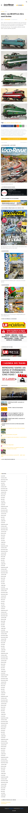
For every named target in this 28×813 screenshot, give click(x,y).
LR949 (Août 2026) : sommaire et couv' (16, 403)
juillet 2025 (14, 773)
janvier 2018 (14, 617)
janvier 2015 (14, 553)
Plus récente (4, 142)
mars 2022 (14, 707)
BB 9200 (8, 122)
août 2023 (14, 737)
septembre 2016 (14, 589)
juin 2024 (14, 752)
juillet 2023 (14, 736)
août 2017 (14, 608)
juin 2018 (14, 626)
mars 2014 (14, 535)
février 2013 (14, 515)
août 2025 (14, 775)
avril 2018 (14, 623)
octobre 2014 (14, 547)
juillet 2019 (14, 649)
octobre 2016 (14, 590)
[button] (1, 5)
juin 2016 (14, 583)
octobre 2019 (14, 655)
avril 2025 (14, 770)
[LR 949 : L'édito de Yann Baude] (4, 409)
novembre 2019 (14, 657)
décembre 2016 (14, 594)
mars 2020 (14, 664)
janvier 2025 (14, 764)
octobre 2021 (14, 698)
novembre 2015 (14, 571)
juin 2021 (14, 691)
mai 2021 (14, 689)
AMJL (6, 11)
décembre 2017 (14, 615)
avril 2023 (14, 730)
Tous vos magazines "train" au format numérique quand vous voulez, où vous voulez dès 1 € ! (16, 414)
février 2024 (14, 746)
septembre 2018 (14, 632)
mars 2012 (14, 495)
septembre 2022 (14, 718)
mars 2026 (14, 787)
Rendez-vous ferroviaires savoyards (9, 434)
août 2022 (14, 716)
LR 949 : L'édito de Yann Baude (15, 407)
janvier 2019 (14, 639)
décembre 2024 (14, 762)
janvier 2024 (14, 744)
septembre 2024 (14, 757)
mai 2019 (14, 646)
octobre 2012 (14, 508)
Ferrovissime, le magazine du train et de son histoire (13, 428)
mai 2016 (14, 581)
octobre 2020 (14, 676)
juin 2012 (14, 501)
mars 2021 (14, 685)
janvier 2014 (14, 531)
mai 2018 (14, 624)
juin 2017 (14, 605)
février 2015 (14, 555)
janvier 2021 (14, 682)
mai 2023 (14, 732)
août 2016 (14, 587)
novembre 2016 (14, 592)
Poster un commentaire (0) (14, 139)
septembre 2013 (14, 524)
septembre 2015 (14, 567)
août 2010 (14, 476)
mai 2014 (14, 538)
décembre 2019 (14, 658)
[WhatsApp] (20, 126)
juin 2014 (14, 540)
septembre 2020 (14, 675)
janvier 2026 (14, 784)
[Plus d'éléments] (26, 126)
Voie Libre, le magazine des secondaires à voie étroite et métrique (14, 438)
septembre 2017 (14, 610)
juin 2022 (14, 712)
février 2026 (14, 786)
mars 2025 (14, 768)
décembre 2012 (14, 511)
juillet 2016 (14, 585)
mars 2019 (14, 642)
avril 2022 (14, 709)
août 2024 (14, 755)
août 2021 (14, 694)
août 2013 (14, 522)
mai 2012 (14, 499)
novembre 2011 (14, 488)
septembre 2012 (14, 506)
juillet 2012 (14, 503)
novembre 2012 (14, 510)
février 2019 (14, 641)
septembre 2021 (14, 696)
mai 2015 (14, 560)
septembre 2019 (14, 653)
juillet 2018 (14, 628)
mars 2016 (14, 578)
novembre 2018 (14, 635)
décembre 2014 (14, 551)
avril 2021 (14, 687)
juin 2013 (14, 519)
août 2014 (14, 544)
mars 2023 (14, 728)
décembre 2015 (14, 572)
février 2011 (14, 481)
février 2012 (14, 494)
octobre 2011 (14, 486)
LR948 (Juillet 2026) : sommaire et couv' (16, 419)
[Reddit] (18, 126)
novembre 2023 (14, 743)
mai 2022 (14, 710)
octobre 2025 (14, 778)
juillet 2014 (14, 542)
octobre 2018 (14, 633)
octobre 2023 (14, 741)
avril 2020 (14, 666)
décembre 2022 (14, 723)
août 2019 (14, 651)
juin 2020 (14, 669)
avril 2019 (14, 644)
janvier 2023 (14, 725)
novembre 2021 (14, 700)
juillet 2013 (14, 520)
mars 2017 (14, 599)
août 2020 (14, 673)
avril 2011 (14, 483)
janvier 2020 (14, 660)
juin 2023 (14, 734)
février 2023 (14, 727)
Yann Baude (3, 803)
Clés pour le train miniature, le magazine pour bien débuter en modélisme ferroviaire (12, 448)
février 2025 (14, 766)
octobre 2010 (14, 477)
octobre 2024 (14, 759)
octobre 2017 (14, 612)
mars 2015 (14, 556)
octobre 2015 (14, 569)
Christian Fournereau (5, 802)
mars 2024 (14, 748)
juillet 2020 (14, 671)
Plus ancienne (23, 142)
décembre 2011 (14, 490)
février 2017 (14, 598)
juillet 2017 (14, 606)
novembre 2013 (14, 528)
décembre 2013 (14, 529)
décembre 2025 (14, 782)
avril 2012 (14, 497)
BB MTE (12, 122)
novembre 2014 (14, 549)
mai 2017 (14, 603)
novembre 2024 (14, 761)
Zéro (20, 122)
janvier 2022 (14, 703)
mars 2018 (14, 621)
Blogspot (11, 808)
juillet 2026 (14, 795)
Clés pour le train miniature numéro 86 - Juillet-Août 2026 (13, 455)
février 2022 (14, 705)
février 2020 (14, 662)
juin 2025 (14, 771)
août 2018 (14, 630)
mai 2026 (14, 791)
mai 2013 (14, 517)
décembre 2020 (14, 680)
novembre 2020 (14, 678)
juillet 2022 (14, 714)
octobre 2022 (14, 719)
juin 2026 (14, 793)
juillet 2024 (14, 753)
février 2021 (14, 683)
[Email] (23, 126)
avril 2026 (14, 789)
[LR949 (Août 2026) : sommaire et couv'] (4, 404)
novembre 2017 (14, 614)
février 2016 (14, 576)
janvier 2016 (14, 574)
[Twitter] (15, 126)
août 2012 (14, 504)
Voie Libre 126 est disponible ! (7, 444)
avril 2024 (14, 750)
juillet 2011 (14, 485)
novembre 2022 (14, 721)
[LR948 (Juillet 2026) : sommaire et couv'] (4, 420)
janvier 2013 (14, 513)
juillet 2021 (14, 692)
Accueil (2, 11)
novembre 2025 (14, 780)
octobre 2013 (14, 526)
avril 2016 (14, 580)
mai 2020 (14, 667)
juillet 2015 (14, 563)
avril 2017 (14, 601)
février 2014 (14, 533)
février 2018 (14, 619)
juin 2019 (14, 648)
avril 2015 (14, 558)
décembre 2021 (14, 701)
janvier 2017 (14, 596)
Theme (21, 808)
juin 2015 (14, 562)
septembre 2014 (14, 546)
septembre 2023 (14, 739)
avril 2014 (14, 537)
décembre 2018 (14, 637)
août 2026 (14, 796)
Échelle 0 (17, 122)
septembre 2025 (14, 777)
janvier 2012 (14, 492)
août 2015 (14, 565)
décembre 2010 (14, 479)
